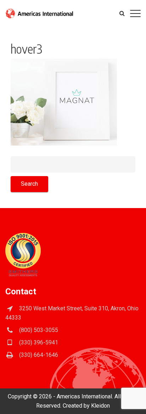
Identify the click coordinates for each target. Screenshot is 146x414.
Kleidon (100, 405)
